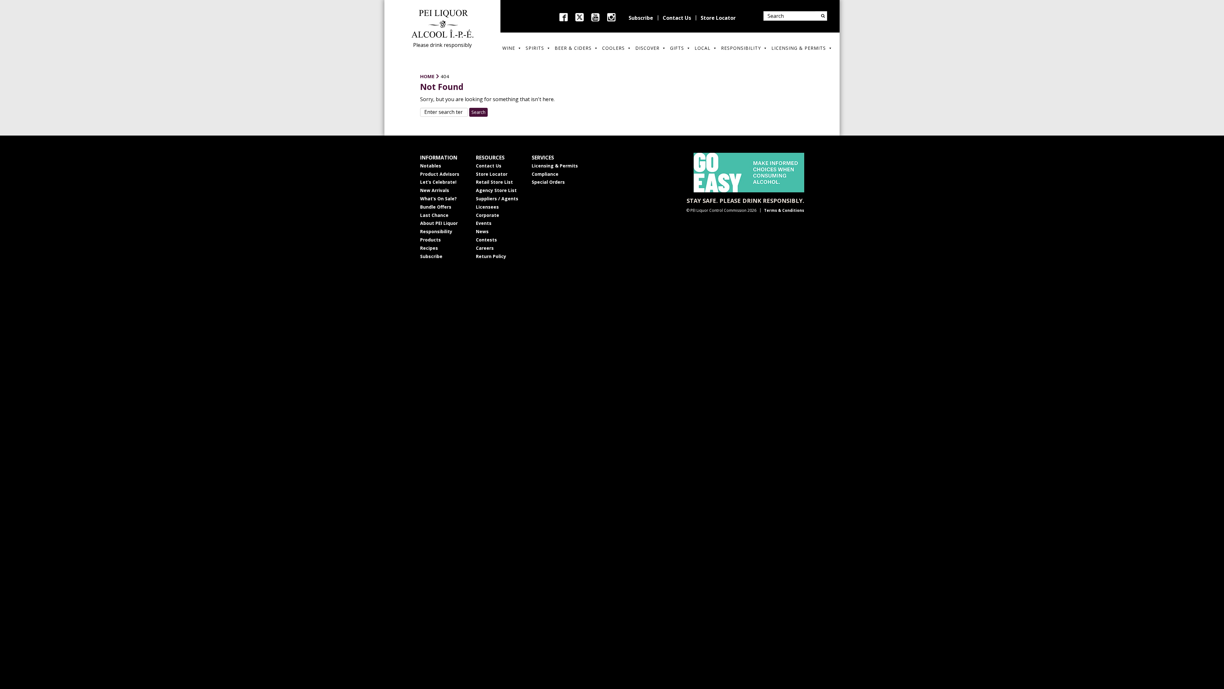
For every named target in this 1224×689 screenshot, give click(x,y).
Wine (508, 48)
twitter (579, 17)
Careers (485, 248)
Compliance (545, 174)
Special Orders (548, 182)
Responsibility (741, 48)
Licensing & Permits (798, 48)
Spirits (535, 48)
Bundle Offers (435, 207)
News (482, 231)
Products (430, 240)
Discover (647, 48)
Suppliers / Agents (497, 199)
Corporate (487, 215)
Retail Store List (494, 182)
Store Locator (718, 17)
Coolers (613, 48)
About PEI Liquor (439, 223)
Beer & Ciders (573, 48)
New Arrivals (434, 190)
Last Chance (434, 215)
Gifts (677, 48)
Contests (486, 240)
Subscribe (641, 17)
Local (702, 48)
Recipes (429, 248)
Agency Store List (496, 190)
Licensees (487, 207)
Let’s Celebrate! (438, 182)
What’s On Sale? (438, 199)
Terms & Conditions (784, 210)
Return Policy (491, 256)
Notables (430, 166)
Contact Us (677, 17)
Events (484, 223)
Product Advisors (439, 174)
